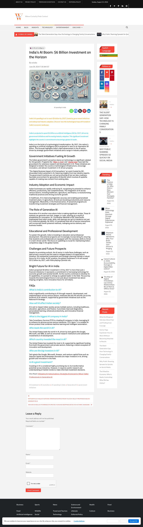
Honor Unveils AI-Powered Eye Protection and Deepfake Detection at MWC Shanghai (59, 404)
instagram (107, 88)
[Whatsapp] (71, 111)
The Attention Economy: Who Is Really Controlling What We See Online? (106, 377)
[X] (80, 111)
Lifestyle (74, 511)
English (104, 55)
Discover (76, 27)
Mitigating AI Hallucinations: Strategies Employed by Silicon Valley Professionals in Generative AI (59, 400)
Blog (26, 27)
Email (28, 463)
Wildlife (38, 511)
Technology (47, 27)
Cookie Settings (79, 521)
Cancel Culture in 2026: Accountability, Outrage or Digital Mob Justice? (109, 263)
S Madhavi (112, 104)
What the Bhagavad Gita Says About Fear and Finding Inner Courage (107, 321)
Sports (37, 505)
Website (28, 472)
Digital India (72, 162)
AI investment (34, 385)
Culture (92, 511)
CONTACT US (62, 2)
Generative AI (72, 385)
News (55, 505)
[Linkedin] (89, 111)
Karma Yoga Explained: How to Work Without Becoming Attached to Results (106, 335)
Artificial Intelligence (38, 48)
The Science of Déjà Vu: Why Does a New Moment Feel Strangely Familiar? (110, 188)
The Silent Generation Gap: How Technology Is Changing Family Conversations (56, 34)
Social (37, 514)
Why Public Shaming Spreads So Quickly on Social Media (112, 34)
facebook (102, 77)
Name (28, 454)
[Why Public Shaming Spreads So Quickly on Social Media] (89, 34)
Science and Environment (76, 506)
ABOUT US (19, 2)
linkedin (102, 86)
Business (20, 505)
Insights (35, 27)
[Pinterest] (84, 111)
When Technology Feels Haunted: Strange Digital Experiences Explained (109, 215)
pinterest (112, 77)
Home (18, 27)
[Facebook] (76, 111)
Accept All (133, 521)
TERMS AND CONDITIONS (47, 2)
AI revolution (45, 385)
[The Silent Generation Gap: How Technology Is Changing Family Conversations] (103, 104)
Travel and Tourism (60, 511)
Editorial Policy (75, 2)
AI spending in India (58, 385)
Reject (123, 521)
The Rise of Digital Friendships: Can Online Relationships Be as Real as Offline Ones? (109, 282)
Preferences (113, 521)
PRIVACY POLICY (30, 2)
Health (92, 505)
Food (109, 505)
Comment (30, 426)
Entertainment (62, 27)
